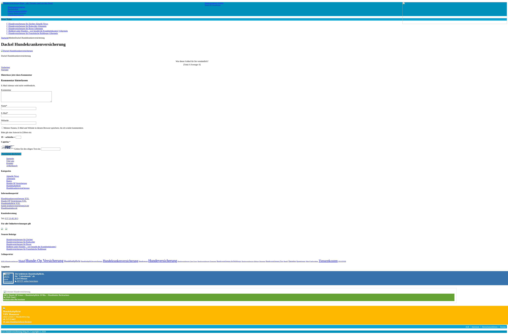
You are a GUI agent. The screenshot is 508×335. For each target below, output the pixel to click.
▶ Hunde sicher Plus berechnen (14, 299)
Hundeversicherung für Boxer (18, 244)
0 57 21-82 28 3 (11, 218)
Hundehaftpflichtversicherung (91, 261)
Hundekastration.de (9, 208)
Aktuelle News (12, 176)
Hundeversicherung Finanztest (207, 261)
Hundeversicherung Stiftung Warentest (253, 261)
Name (3, 106)
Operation (292, 261)
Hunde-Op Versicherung (45, 260)
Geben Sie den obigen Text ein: (27, 149)
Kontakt (9, 163)
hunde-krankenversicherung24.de (15, 206)
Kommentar (6, 90)
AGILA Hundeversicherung (9, 261)
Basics (9, 181)
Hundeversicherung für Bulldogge (229, 261)
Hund (22, 261)
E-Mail (4, 113)
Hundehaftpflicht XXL (10, 203)
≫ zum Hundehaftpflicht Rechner (17, 322)
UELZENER (342, 261)
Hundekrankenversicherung (18, 188)
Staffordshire (314, 261)
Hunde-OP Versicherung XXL (14, 201)
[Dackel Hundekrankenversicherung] (17, 51)
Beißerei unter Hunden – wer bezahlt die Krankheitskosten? (31, 247)
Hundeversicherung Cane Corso (187, 261)
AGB (467, 327)
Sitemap (503, 327)
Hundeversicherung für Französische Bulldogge (26, 249)
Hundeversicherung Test (274, 261)
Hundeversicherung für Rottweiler (20, 242)
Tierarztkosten (328, 261)
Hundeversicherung (162, 261)
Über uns (10, 161)
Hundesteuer (143, 261)
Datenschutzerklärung (490, 327)
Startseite (10, 158)
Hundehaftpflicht (13, 186)
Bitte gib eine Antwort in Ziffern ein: (16, 132)
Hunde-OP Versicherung (16, 183)
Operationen (300, 261)
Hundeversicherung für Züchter (19, 239)
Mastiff (286, 261)
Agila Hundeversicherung (16, 15)
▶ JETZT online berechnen (26, 281)
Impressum (475, 327)
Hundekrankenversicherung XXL (15, 198)
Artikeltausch (11, 166)
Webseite (5, 120)
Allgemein (10, 178)
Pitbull (308, 261)
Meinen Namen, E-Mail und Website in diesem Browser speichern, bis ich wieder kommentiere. (44, 128)
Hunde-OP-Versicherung (213, 5)
